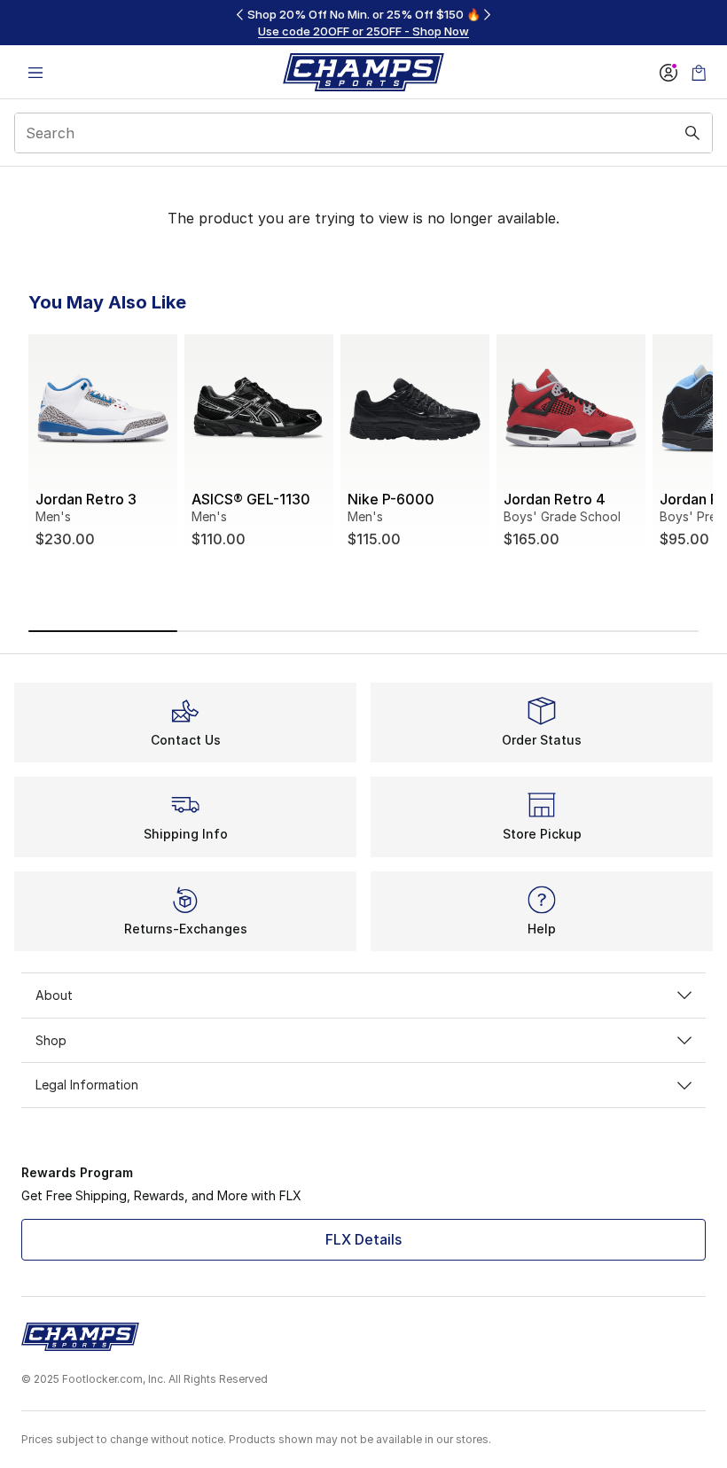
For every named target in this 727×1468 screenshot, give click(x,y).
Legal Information (86, 1084)
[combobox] (363, 132)
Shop (50, 1040)
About (54, 995)
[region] (363, 23)
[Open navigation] (35, 72)
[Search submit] (692, 132)
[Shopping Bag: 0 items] (699, 72)
